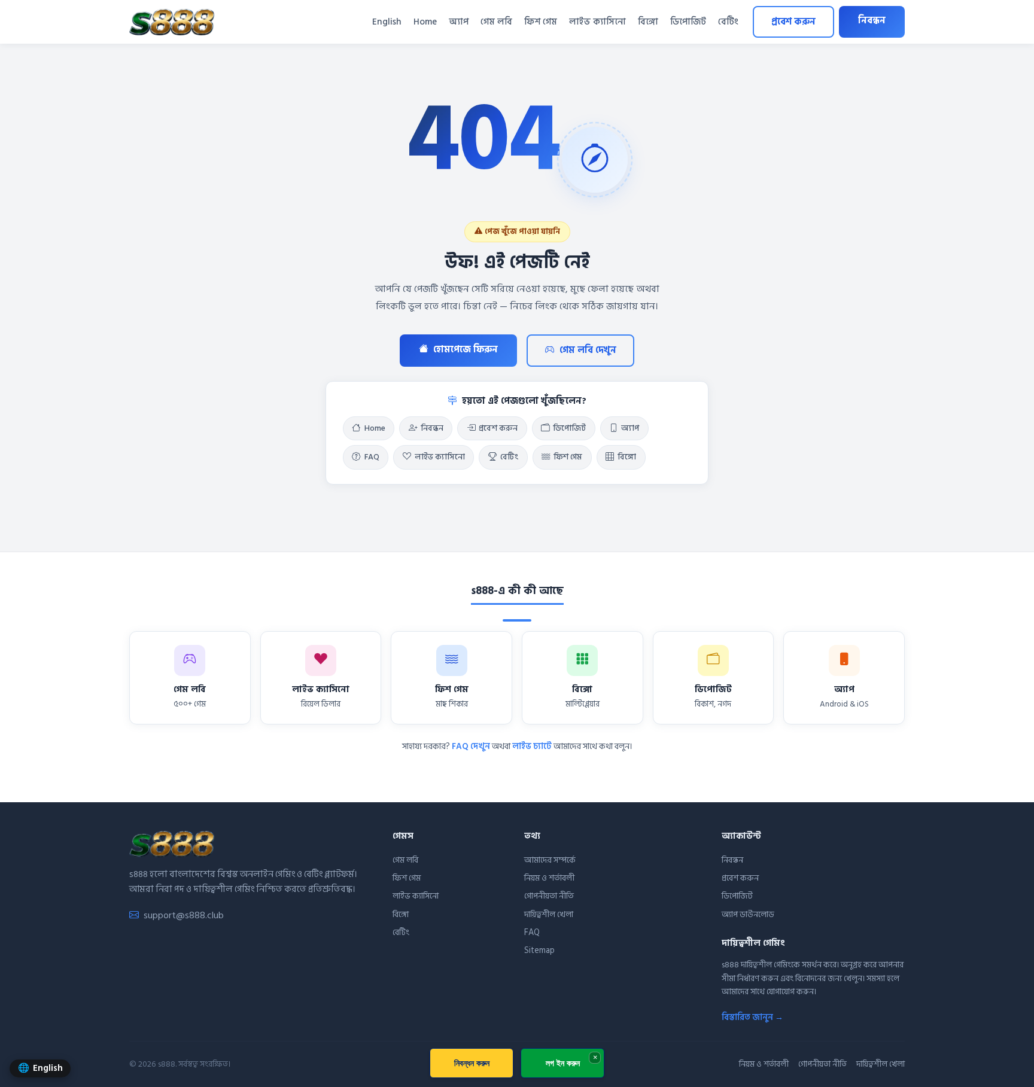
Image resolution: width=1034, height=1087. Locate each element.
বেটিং (728, 21)
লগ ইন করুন (563, 1062)
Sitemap (539, 950)
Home (425, 21)
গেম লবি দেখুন (587, 350)
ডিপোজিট (688, 21)
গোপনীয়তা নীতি (549, 896)
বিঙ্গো (648, 21)
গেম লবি (496, 21)
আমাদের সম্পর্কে (550, 860)
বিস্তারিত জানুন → (752, 1017)
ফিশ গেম (540, 21)
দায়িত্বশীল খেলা (548, 914)
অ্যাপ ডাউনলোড (748, 914)
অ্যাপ (459, 21)
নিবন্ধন (872, 20)
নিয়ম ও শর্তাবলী (549, 878)
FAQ (371, 457)
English (387, 21)
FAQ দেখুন (471, 746)
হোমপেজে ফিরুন (465, 349)
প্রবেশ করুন (793, 21)
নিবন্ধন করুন (471, 1062)
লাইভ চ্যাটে (532, 746)
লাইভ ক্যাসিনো (597, 21)
